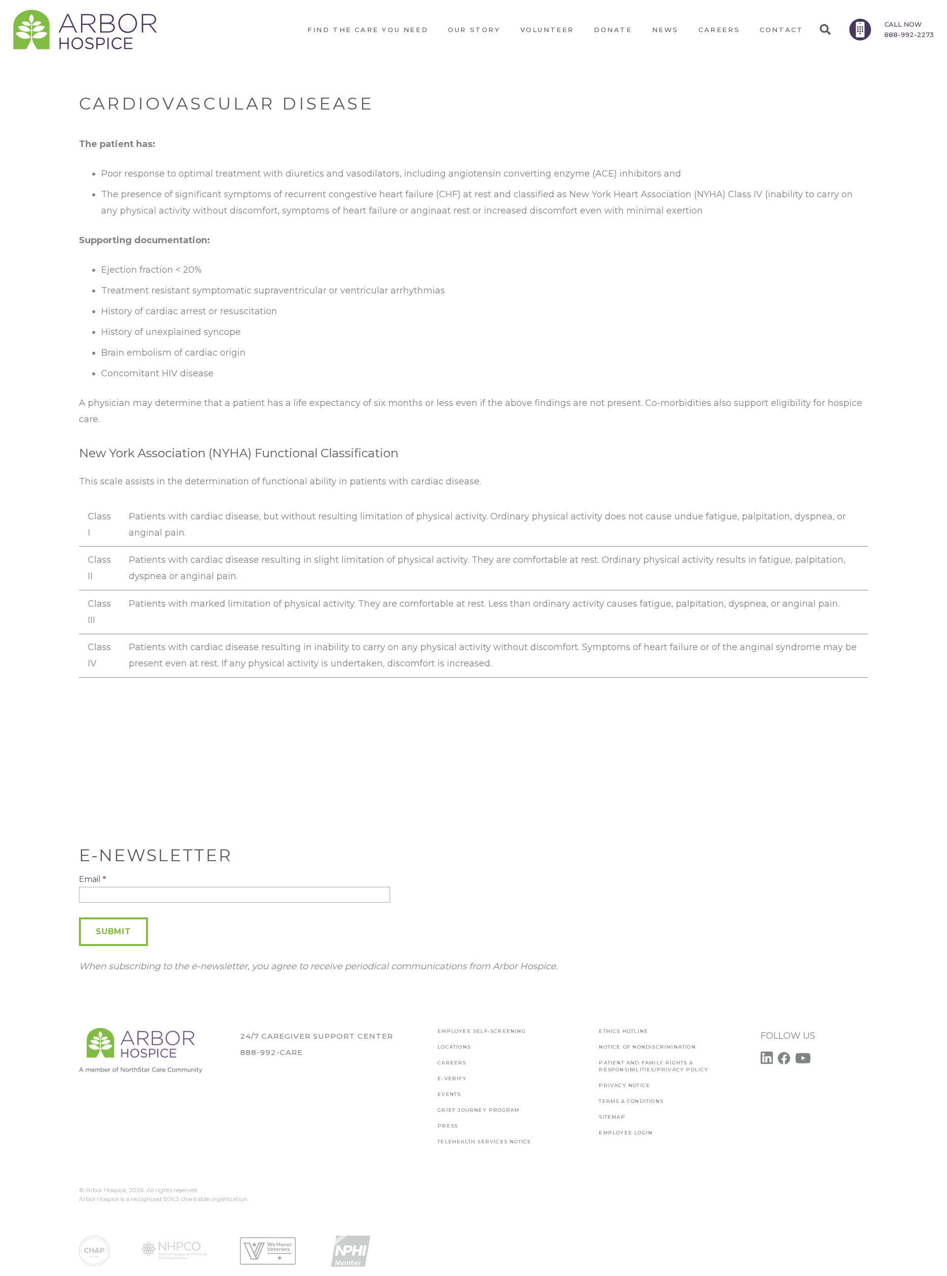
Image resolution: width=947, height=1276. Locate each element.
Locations (454, 1047)
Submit (113, 931)
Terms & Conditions (631, 1101)
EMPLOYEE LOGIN (626, 1133)
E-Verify (452, 1078)
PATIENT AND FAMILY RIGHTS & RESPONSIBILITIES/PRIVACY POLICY (653, 1066)
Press (447, 1126)
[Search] (825, 29)
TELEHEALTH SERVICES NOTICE (484, 1141)
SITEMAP (612, 1117)
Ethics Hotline (623, 1031)
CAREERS (451, 1062)
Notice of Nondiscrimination (647, 1047)
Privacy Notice (624, 1085)
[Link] (85, 29)
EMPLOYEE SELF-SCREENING (481, 1031)
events (449, 1094)
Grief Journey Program (478, 1110)
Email (92, 879)
